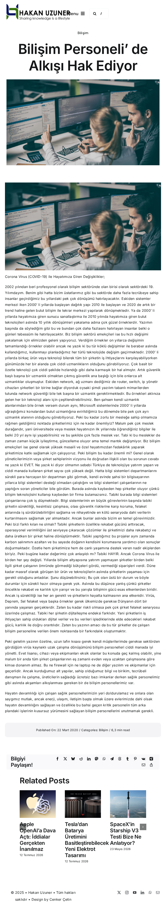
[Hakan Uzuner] (38, 5)
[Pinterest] (135, 759)
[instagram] (127, 892)
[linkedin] (142, 892)
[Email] (143, 765)
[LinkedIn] (89, 759)
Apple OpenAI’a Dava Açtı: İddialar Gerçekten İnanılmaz (38, 836)
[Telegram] (112, 759)
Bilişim (83, 33)
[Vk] (143, 759)
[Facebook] (57, 759)
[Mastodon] (97, 759)
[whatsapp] (150, 892)
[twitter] (119, 892)
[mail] (158, 892)
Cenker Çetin (60, 899)
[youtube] (134, 892)
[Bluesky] (73, 759)
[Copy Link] (151, 765)
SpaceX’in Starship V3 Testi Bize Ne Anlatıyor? (125, 833)
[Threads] (120, 759)
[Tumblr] (127, 759)
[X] (65, 759)
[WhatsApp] (104, 759)
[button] (23, 827)
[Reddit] (81, 759)
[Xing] (151, 759)
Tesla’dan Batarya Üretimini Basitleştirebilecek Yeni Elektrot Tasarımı (87, 839)
